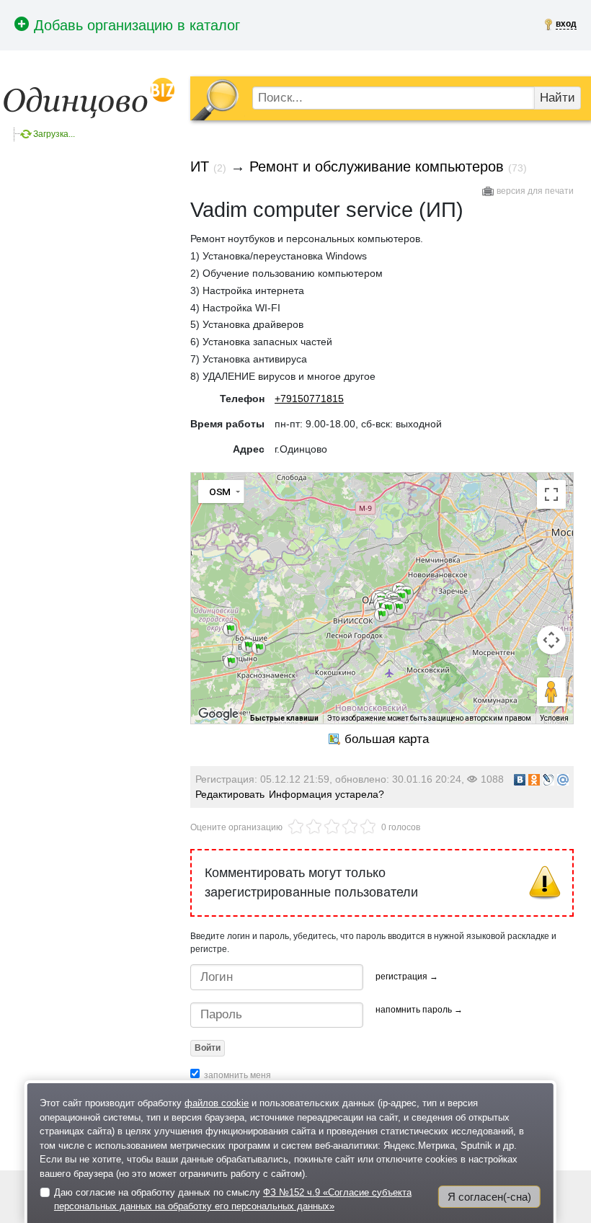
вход (566, 24)
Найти (557, 97)
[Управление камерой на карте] (551, 640)
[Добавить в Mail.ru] (563, 780)
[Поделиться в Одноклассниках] (534, 780)
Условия (554, 718)
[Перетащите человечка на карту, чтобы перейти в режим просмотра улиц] (551, 691)
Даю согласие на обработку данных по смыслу (233, 1199)
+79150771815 (309, 398)
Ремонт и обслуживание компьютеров (376, 166)
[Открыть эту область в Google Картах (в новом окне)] (218, 714)
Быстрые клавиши (284, 718)
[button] (230, 629)
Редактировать (230, 794)
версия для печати (535, 191)
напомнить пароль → (419, 1010)
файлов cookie (217, 1103)
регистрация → (407, 976)
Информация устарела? (326, 794)
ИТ (199, 166)
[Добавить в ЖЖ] (548, 780)
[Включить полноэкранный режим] (551, 494)
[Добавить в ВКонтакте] (519, 780)
